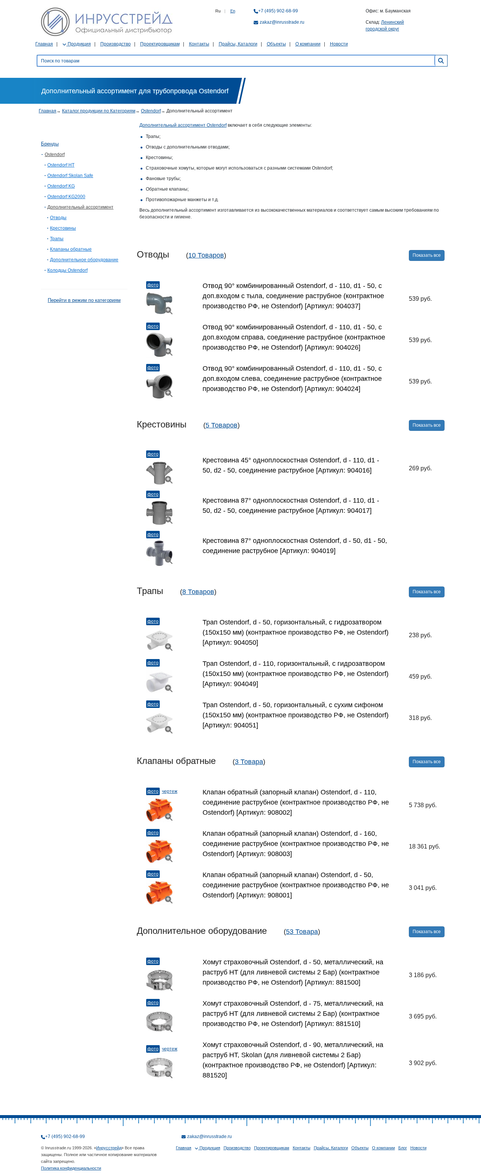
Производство (115, 44)
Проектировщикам (160, 44)
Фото (153, 285)
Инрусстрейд (108, 1148)
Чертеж (169, 791)
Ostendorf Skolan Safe (70, 175)
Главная (44, 44)
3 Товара (249, 761)
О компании (308, 44)
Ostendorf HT (60, 165)
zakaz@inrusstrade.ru (282, 22)
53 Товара (302, 931)
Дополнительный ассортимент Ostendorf (183, 125)
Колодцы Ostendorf (67, 270)
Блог (402, 1148)
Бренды (50, 144)
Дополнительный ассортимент (80, 207)
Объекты (276, 44)
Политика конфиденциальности (71, 1168)
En (232, 11)
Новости (339, 44)
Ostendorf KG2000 (66, 196)
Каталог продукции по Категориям (98, 111)
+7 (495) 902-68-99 (278, 11)
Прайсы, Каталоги (238, 44)
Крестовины (63, 228)
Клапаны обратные (71, 249)
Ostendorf (151, 111)
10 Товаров (206, 255)
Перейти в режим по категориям (84, 300)
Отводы (58, 217)
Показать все (427, 255)
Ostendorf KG (61, 186)
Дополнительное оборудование (84, 259)
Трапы (57, 238)
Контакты (199, 44)
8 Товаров (198, 592)
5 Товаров (221, 425)
